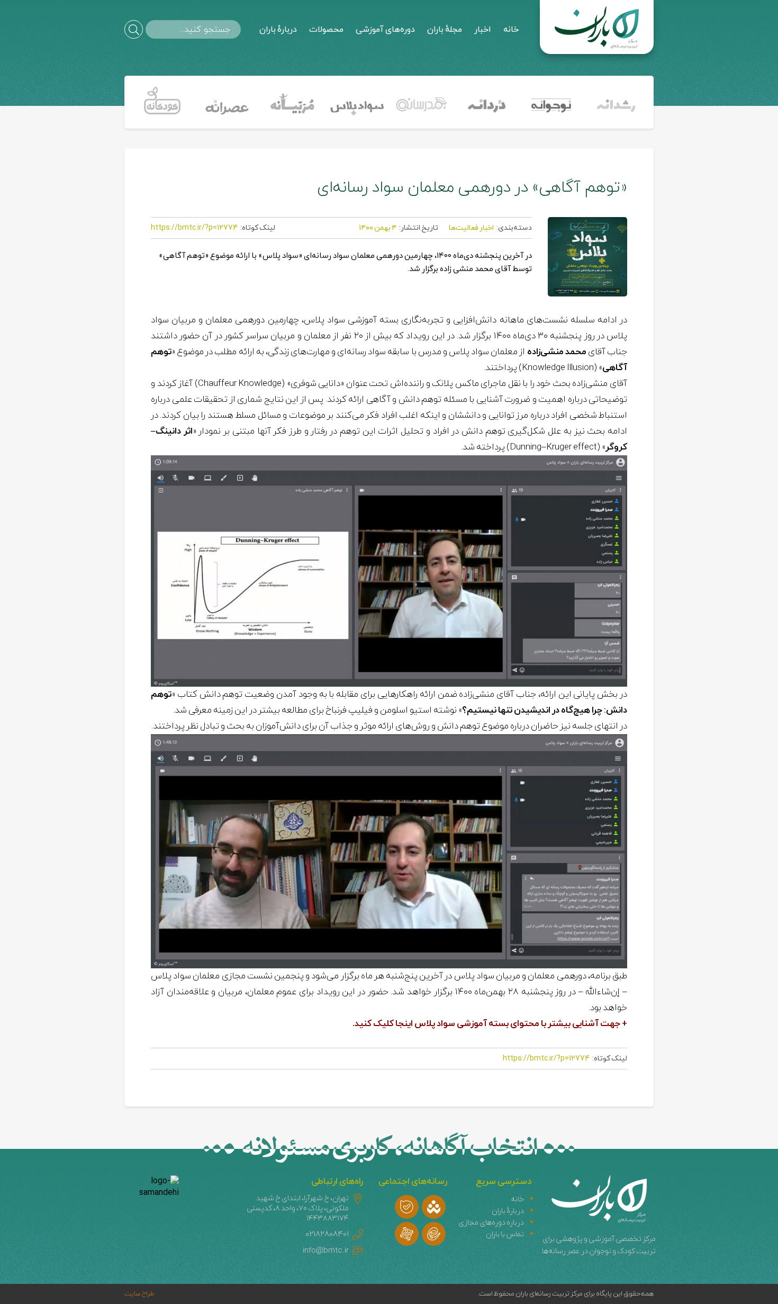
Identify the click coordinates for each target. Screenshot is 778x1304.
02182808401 (327, 1234)
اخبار (482, 29)
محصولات (326, 29)
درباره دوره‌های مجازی (491, 1223)
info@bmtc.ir (326, 1250)
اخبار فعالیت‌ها (471, 228)
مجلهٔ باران (444, 29)
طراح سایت (139, 1294)
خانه (511, 29)
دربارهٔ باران (278, 29)
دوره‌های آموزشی (385, 29)
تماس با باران (505, 1234)
